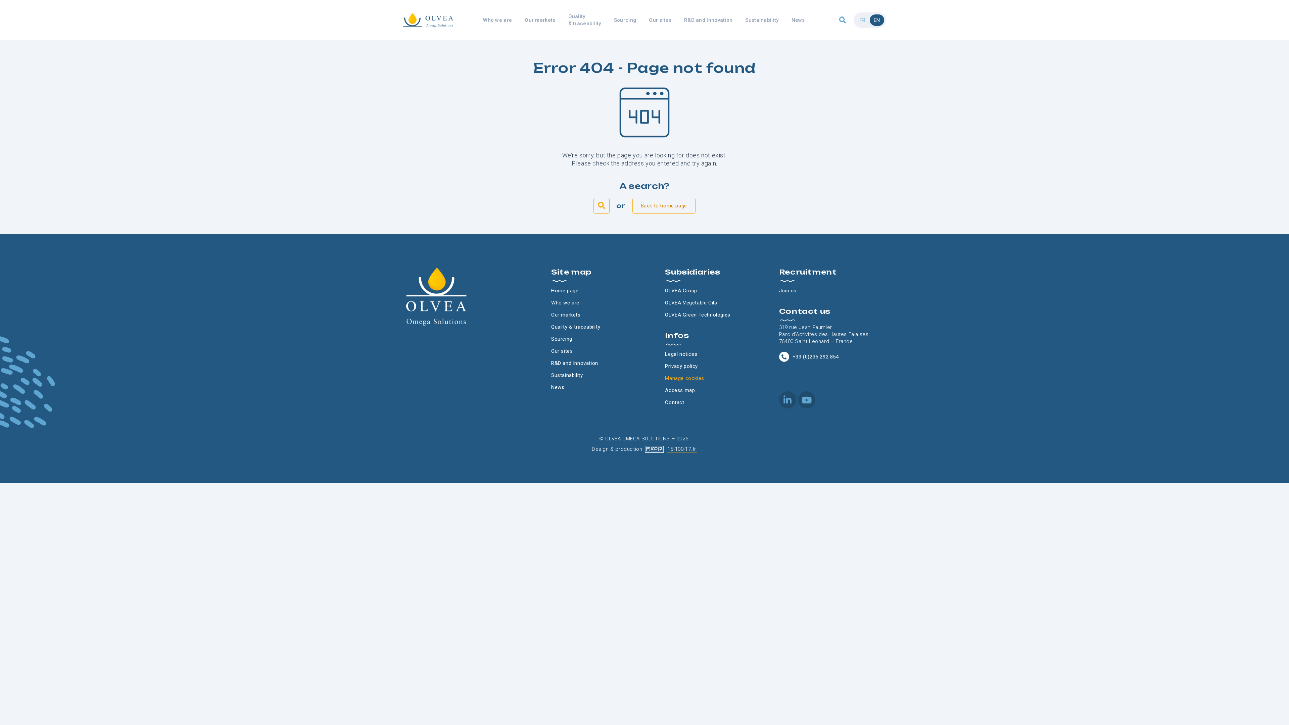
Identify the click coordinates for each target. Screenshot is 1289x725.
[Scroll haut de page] (6, 47)
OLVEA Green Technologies (697, 315)
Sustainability (761, 20)
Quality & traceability (584, 20)
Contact (674, 402)
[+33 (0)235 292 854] (784, 357)
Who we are (497, 20)
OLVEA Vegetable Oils (691, 303)
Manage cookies (684, 378)
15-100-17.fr (682, 449)
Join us (788, 291)
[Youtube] (806, 399)
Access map (680, 390)
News (798, 20)
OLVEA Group (681, 291)
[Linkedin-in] (787, 399)
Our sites (660, 20)
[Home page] (428, 20)
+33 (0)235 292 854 (816, 357)
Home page (564, 291)
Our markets (540, 20)
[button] (842, 20)
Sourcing (625, 20)
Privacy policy (681, 366)
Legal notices (681, 354)
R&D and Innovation (708, 20)
